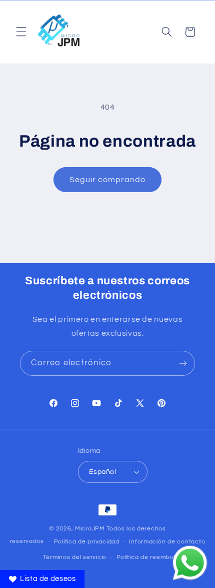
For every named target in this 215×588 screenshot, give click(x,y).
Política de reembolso (149, 557)
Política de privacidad (87, 541)
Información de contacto (167, 541)
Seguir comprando (108, 180)
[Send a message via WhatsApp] (190, 563)
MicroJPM (90, 528)
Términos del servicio (74, 557)
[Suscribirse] (183, 363)
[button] (21, 32)
